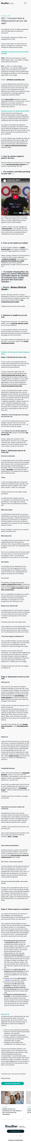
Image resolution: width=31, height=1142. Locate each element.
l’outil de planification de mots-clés (13, 375)
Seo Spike (9, 469)
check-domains (6, 697)
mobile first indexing (9, 259)
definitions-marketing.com (16, 79)
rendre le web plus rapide (19, 323)
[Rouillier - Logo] (7, 3)
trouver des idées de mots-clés (11, 386)
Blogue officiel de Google (13, 288)
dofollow (8, 980)
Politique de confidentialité (15, 1140)
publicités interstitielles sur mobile (12, 261)
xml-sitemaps (19, 695)
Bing (9, 836)
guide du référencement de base (16, 145)
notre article (9, 99)
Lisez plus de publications (12, 1083)
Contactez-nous (15, 1131)
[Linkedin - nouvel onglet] (13, 1136)
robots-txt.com (14, 756)
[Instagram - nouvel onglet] (16, 1136)
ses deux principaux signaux (15, 164)
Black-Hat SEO (7, 228)
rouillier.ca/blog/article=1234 (11, 584)
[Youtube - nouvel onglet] (20, 1136)
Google (15, 836)
